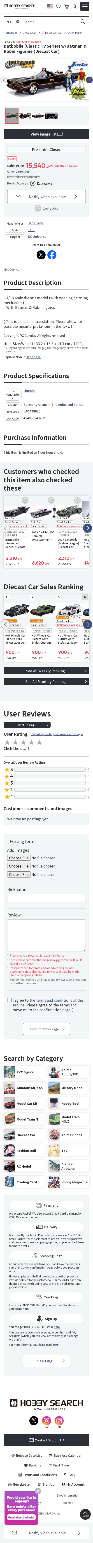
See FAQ (44, 1361)
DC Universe (37, 236)
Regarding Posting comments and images (57, 734)
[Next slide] (89, 80)
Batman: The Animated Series (60, 404)
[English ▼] (50, 5)
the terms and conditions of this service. (48, 1002)
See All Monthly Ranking (45, 681)
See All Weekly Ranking (45, 670)
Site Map (68, 1503)
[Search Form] (74, 6)
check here (77, 1242)
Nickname (16, 889)
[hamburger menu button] (84, 6)
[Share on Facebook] (51, 254)
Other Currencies (18, 171)
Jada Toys (36, 223)
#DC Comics (11, 269)
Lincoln (29, 390)
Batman (29, 404)
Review (14, 915)
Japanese (33, 357)
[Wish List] (58, 6)
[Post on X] (41, 254)
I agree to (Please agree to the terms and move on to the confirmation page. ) (48, 1005)
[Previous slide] (3, 80)
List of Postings (26, 725)
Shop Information (68, 1495)
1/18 (31, 230)
